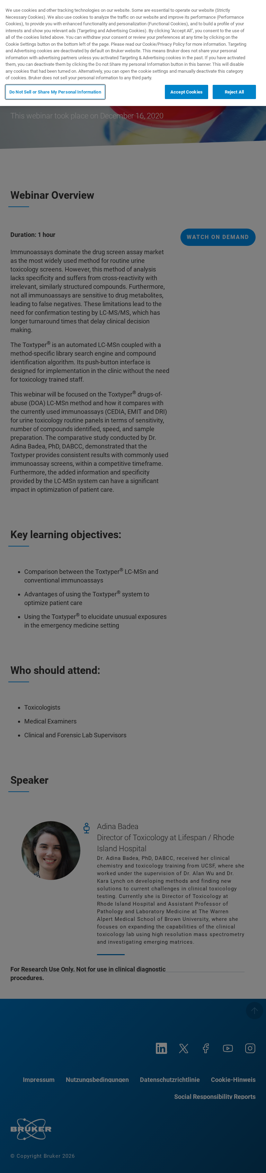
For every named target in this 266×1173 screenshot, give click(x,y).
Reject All (234, 92)
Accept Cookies (186, 92)
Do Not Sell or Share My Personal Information (55, 92)
